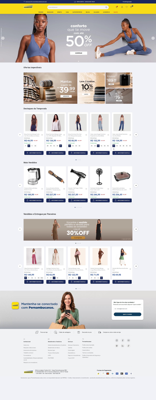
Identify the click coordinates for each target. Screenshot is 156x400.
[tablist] (78, 159)
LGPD (49, 355)
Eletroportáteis (77, 12)
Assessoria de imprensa (30, 350)
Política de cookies (87, 347)
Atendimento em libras (54, 347)
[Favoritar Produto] (42, 134)
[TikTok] (129, 346)
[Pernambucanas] (28, 7)
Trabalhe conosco (28, 352)
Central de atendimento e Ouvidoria (57, 345)
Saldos (116, 12)
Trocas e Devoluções (53, 353)
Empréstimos (71, 353)
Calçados (96, 12)
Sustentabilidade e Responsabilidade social (33, 359)
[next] (136, 135)
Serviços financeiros (73, 345)
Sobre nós (26, 345)
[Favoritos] (126, 7)
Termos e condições (87, 352)
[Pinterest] (117, 346)
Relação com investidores (30, 362)
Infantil (59, 12)
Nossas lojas (51, 350)
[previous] (20, 135)
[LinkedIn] (123, 346)
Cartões (70, 347)
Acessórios (106, 12)
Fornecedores (27, 355)
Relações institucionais (30, 347)
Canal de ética (86, 350)
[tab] (76, 61)
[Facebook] (123, 340)
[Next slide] (153, 38)
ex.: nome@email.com (121, 308)
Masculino (50, 12)
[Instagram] (117, 340)
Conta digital (71, 350)
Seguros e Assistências (74, 355)
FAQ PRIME (51, 358)
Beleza (88, 12)
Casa (67, 12)
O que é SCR (71, 358)
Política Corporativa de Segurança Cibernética (91, 356)
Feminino (40, 12)
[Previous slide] (3, 38)
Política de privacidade (88, 345)
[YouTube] (129, 340)
